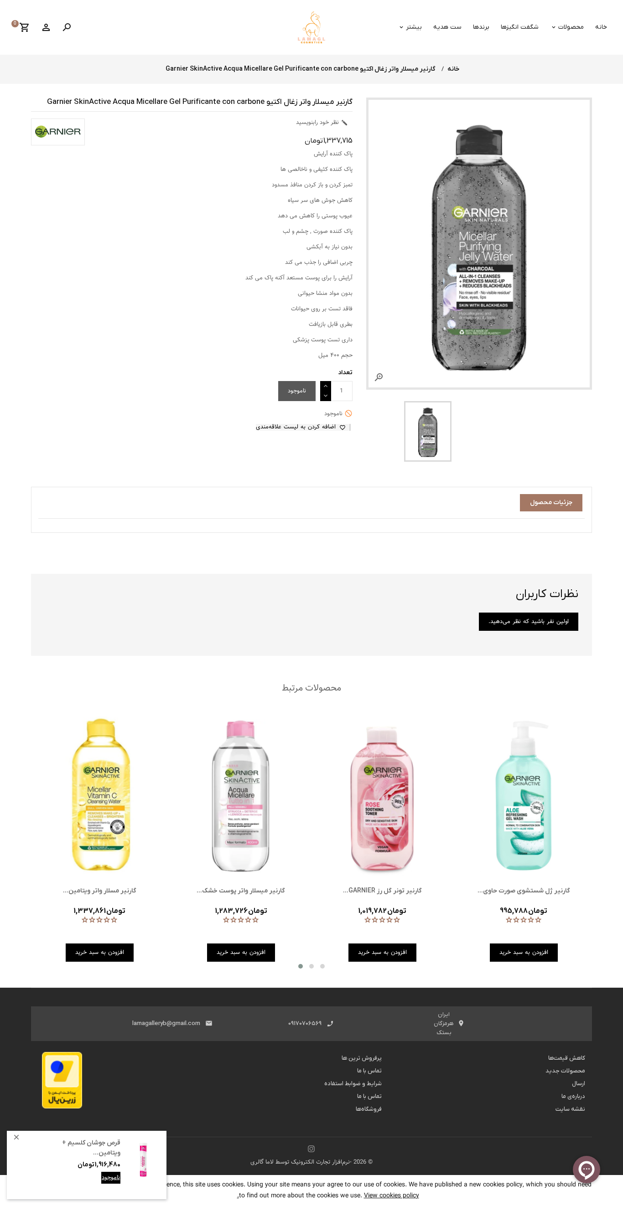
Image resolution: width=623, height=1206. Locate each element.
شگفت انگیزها (520, 27)
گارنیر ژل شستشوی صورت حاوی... (524, 890)
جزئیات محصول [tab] (551, 502)
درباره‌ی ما (573, 1096)
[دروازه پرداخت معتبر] (62, 1083)
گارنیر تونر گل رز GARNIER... (382, 890)
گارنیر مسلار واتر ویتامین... (99, 890)
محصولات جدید (565, 1071)
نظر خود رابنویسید (322, 123)
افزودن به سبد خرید (95, 1184)
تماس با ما (369, 1071)
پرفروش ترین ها (362, 1058)
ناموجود (111, 1177)
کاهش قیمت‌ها (566, 1058)
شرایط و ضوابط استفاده (353, 1083)
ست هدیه (447, 27)
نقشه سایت (570, 1109)
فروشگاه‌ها (369, 1109)
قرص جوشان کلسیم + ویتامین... (91, 1148)
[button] (300, 966)
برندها (481, 27)
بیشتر (414, 27)
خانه (601, 27)
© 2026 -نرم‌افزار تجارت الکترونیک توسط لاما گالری (311, 1162)
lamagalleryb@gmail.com (166, 1023)
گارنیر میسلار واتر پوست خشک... (241, 890)
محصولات (571, 27)
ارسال (578, 1083)
